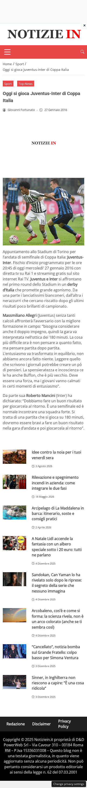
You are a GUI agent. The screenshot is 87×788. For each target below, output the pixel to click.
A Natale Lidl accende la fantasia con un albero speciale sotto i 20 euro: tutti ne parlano (57, 546)
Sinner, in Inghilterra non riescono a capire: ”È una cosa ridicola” (58, 683)
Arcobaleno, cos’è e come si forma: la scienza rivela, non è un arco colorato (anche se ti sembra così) (58, 619)
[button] (82, 52)
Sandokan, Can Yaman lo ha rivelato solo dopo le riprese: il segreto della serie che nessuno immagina (57, 583)
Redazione (15, 723)
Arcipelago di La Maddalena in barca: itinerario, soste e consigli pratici (58, 514)
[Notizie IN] (43, 33)
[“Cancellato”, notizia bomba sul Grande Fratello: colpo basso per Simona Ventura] (14, 651)
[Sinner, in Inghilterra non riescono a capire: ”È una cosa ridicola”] (14, 682)
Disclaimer (41, 723)
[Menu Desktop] (7, 52)
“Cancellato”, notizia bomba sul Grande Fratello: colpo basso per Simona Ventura (56, 652)
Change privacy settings (68, 784)
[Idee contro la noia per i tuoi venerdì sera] (14, 457)
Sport (8, 84)
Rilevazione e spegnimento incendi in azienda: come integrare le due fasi (55, 483)
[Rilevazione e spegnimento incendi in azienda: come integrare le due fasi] (14, 482)
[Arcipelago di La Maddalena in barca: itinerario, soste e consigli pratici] (14, 513)
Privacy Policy (64, 724)
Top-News (25, 84)
